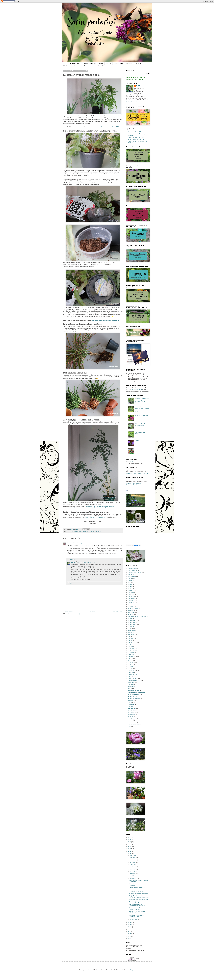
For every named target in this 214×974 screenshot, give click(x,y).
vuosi (129, 726)
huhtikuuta (132, 873)
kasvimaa (130, 606)
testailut (130, 716)
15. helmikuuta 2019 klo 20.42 (86, 562)
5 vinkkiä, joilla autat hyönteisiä (138, 893)
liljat (129, 636)
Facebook (100, 63)
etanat (130, 588)
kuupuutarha (131, 622)
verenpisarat (131, 718)
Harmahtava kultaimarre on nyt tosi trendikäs (104, 127)
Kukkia (137, 440)
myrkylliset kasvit (133, 650)
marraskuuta (133, 857)
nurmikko (131, 654)
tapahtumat (131, 714)
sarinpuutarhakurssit (134, 694)
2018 (129, 922)
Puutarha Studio (118, 63)
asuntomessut (132, 576)
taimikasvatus (132, 708)
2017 (129, 924)
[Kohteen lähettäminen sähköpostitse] (83, 529)
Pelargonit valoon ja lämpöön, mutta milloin (99, 506)
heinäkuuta (133, 866)
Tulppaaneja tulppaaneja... (136, 902)
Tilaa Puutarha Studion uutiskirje (72, 65)
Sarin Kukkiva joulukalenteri (136, 692)
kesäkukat (131, 610)
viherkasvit (98, 531)
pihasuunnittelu (132, 674)
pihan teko (131, 672)
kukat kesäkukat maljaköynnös (137, 616)
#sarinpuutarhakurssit (134, 572)
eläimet (130, 586)
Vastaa (69, 556)
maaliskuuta (133, 876)
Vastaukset (72, 559)
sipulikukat (131, 696)
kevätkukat (131, 612)
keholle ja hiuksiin (133, 608)
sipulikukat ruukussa (134, 698)
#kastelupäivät (132, 568)
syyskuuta (132, 862)
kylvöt (130, 628)
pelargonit (131, 662)
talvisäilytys (131, 712)
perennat (130, 666)
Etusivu (65, 63)
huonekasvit (131, 596)
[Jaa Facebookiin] (88, 529)
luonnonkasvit (132, 642)
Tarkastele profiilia (132, 102)
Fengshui (138, 63)
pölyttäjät (131, 684)
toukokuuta (133, 871)
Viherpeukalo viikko (134, 724)
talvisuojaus (131, 710)
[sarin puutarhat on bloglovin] (133, 546)
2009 (129, 936)
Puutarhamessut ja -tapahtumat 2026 (94, 65)
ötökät (130, 728)
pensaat (130, 664)
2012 (129, 929)
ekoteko (130, 584)
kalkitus (130, 604)
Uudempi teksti (68, 611)
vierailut (130, 720)
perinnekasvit (132, 670)
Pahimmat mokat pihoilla (136, 891)
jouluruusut (131, 602)
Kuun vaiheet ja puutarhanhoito (94, 517)
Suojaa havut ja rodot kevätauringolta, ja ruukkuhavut (139, 896)
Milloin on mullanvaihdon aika (138, 899)
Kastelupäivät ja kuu (90, 63)
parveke (130, 660)
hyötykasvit (131, 598)
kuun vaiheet (73, 531)
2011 (129, 931)
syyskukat (131, 704)
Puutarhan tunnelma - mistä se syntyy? (141, 416)
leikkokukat (131, 634)
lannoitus (130, 632)
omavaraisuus (132, 656)
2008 (129, 938)
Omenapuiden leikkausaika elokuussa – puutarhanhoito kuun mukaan (142, 409)
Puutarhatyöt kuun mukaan (136, 137)
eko (129, 582)
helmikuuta (133, 878)
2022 (129, 846)
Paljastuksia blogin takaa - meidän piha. (137, 473)
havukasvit (131, 594)
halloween (131, 592)
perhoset (130, 668)
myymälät (131, 652)
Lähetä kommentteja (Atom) (75, 614)
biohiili (130, 578)
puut (129, 676)
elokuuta (132, 864)
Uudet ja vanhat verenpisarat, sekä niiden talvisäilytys (91, 508)
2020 (129, 851)
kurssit (130, 618)
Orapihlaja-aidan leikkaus (135, 132)
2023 (129, 844)
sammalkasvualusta (82, 531)
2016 (129, 927)
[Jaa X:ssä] (86, 529)
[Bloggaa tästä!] (85, 529)
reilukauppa (131, 686)
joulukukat (131, 600)
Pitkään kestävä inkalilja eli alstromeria (137, 888)
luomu (130, 640)
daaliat (130, 580)
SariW (73, 562)
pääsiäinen (131, 682)
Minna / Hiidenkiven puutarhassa (78, 543)
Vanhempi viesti (117, 611)
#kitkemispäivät (132, 570)
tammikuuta (133, 919)
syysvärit (130, 706)
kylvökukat (131, 626)
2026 (129, 837)
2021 (129, 848)
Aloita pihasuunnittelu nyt (136, 139)
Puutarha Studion (137, 389)
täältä (132, 461)
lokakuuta (132, 860)
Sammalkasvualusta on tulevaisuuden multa (105, 320)
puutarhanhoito (132, 678)
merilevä (130, 646)
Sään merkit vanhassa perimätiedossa (141, 424)
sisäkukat (91, 531)
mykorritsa (131, 648)
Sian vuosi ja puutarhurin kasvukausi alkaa (136, 916)
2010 (129, 933)
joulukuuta (132, 855)
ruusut (130, 688)
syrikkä (130, 702)
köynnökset (131, 630)
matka (129, 644)
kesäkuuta (132, 869)
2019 (129, 853)
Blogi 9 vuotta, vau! (140, 449)
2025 (129, 839)
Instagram (108, 63)
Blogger (132, 969)
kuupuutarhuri (132, 624)
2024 (129, 842)
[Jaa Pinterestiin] (89, 529)
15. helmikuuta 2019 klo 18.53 (98, 543)
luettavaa (130, 638)
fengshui (130, 590)
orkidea (130, 658)
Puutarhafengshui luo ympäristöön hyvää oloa (137, 904)
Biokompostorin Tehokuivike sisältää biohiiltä (137, 908)
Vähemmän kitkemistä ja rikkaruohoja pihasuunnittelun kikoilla (142, 400)
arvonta (130, 574)
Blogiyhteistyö (129, 63)
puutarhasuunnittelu (134, 680)
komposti (130, 614)
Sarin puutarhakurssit (76, 63)
